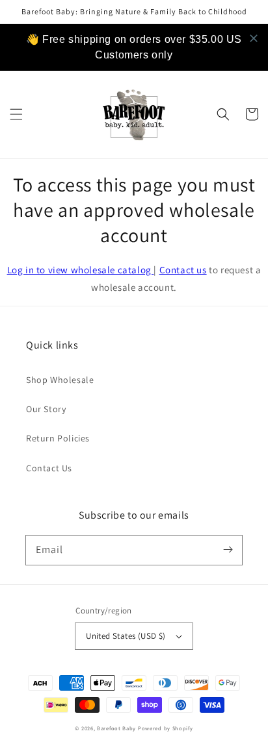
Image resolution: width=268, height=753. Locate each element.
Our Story (46, 409)
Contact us (183, 270)
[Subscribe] (227, 550)
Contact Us (49, 468)
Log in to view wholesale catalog (80, 270)
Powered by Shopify (165, 728)
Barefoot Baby (116, 728)
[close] (253, 38)
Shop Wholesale (60, 380)
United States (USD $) (125, 635)
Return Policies (58, 438)
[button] (16, 114)
